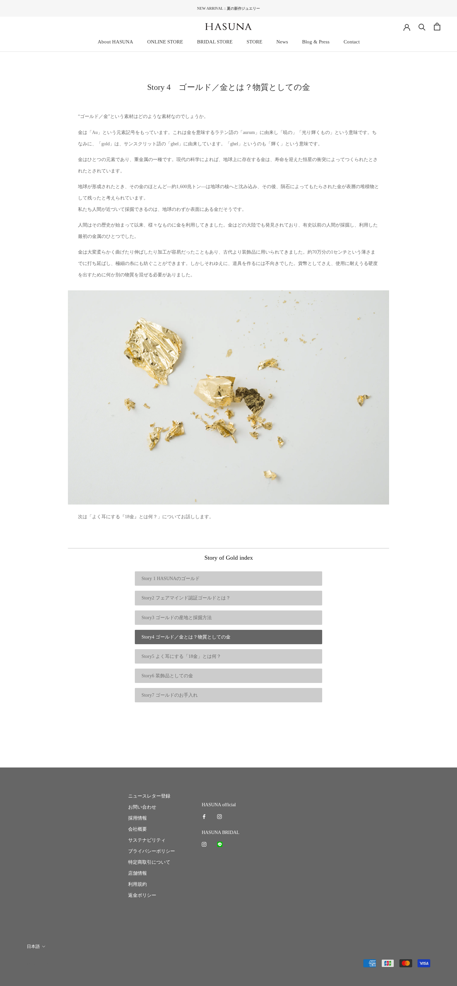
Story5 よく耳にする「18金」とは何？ (181, 656)
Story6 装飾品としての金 (167, 675)
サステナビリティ (147, 840)
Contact (352, 41)
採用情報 (137, 818)
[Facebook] (204, 816)
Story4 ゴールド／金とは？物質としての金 (186, 637)
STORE (254, 41)
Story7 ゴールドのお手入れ (170, 695)
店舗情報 (137, 873)
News (282, 41)
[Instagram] (219, 816)
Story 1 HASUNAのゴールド (171, 578)
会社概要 (137, 829)
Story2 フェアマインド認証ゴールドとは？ (186, 597)
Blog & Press (316, 41)
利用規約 (137, 884)
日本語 (33, 946)
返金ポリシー (142, 895)
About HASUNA (115, 41)
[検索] (422, 26)
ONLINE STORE (165, 41)
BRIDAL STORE (215, 41)
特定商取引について (149, 862)
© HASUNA (38, 963)
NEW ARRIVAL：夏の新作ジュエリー (228, 8)
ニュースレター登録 (149, 796)
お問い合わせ (142, 807)
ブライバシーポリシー (151, 851)
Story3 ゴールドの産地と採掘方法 (177, 617)
